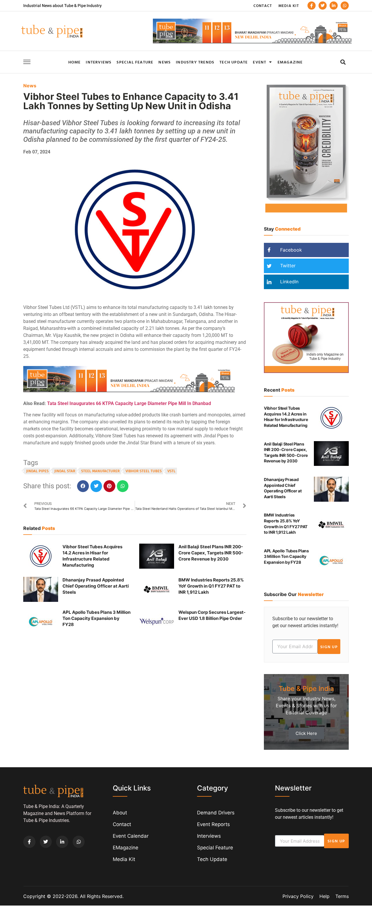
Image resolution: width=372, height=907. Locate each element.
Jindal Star (64, 471)
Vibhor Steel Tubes (144, 471)
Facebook (290, 250)
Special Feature (135, 62)
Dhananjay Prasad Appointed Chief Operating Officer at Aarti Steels (95, 586)
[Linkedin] (334, 5)
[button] (343, 62)
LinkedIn (288, 281)
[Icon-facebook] (311, 5)
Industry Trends (195, 62)
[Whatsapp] (345, 5)
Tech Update (233, 62)
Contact (262, 5)
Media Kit (288, 5)
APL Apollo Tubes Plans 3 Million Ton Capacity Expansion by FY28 (96, 618)
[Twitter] (323, 5)
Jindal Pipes (37, 471)
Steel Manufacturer (100, 471)
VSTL (171, 471)
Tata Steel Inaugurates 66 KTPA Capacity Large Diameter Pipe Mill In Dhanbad (129, 403)
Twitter (287, 265)
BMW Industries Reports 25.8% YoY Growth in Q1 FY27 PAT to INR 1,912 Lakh (211, 586)
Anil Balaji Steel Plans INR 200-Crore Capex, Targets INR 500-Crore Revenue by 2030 (210, 553)
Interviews (98, 62)
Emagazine (290, 62)
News (164, 62)
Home (74, 62)
